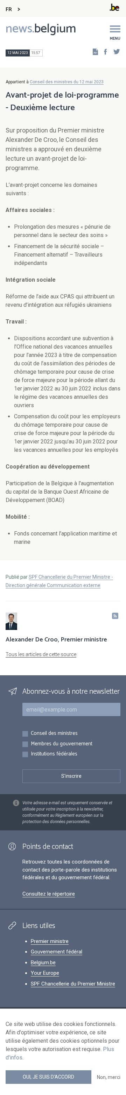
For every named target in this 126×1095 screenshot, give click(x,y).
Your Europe (45, 973)
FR (9, 9)
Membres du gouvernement (61, 744)
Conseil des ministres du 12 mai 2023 (67, 81)
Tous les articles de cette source (41, 654)
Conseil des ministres (54, 734)
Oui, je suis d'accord (48, 1077)
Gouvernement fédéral (56, 952)
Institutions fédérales (54, 754)
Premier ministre (50, 941)
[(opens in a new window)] (103, 51)
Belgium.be (43, 962)
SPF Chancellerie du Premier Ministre (73, 984)
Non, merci (108, 1077)
